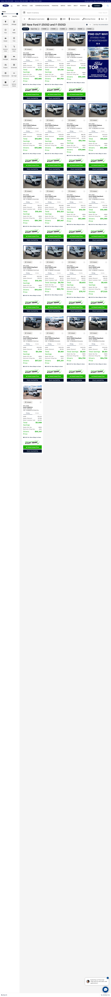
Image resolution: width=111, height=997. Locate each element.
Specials (24, 5)
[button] (107, 5)
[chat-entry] (105, 989)
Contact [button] (97, 6)
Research (83, 6)
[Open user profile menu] (89, 5)
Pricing (27, 60)
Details (37, 60)
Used (31, 5)
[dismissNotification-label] (108, 978)
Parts (69, 5)
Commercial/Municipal (42, 5)
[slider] (2, 14)
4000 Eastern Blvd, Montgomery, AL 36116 (98, 1)
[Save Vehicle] (40, 50)
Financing (55, 5)
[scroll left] (24, 19)
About (76, 5)
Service (63, 5)
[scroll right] (106, 19)
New (18, 5)
